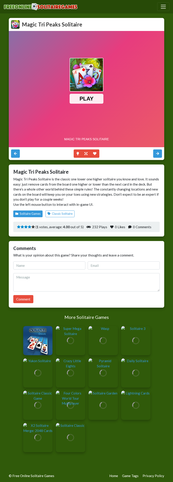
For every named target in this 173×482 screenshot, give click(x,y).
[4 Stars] (29, 226)
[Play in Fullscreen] (86, 153)
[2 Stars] (22, 226)
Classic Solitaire (62, 213)
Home (113, 476)
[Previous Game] (157, 153)
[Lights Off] (78, 153)
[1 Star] (18, 226)
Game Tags (130, 476)
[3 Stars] (26, 226)
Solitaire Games (30, 213)
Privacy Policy (153, 476)
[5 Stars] (33, 226)
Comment (23, 299)
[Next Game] (15, 153)
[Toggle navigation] (163, 6)
